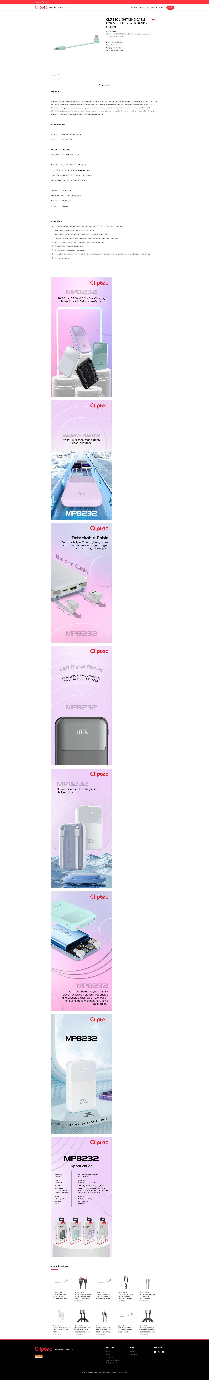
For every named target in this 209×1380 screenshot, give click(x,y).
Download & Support (113, 1360)
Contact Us (142, 7)
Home (108, 1351)
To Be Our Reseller (112, 1363)
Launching (133, 1354)
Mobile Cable (117, 48)
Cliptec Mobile (115, 45)
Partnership (151, 7)
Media (161, 7)
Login (170, 7)
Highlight (133, 1351)
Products (38, 2)
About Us (134, 7)
